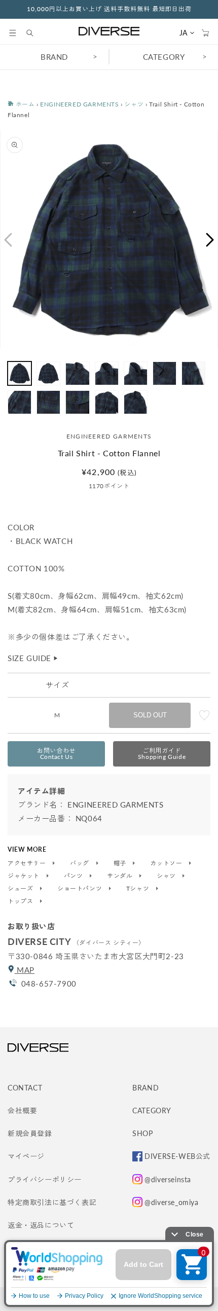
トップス (21, 901)
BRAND (54, 56)
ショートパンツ (80, 889)
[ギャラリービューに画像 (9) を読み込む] (48, 402)
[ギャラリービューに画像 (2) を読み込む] (48, 373)
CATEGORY (164, 56)
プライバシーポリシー (45, 1179)
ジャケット (25, 876)
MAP (24, 969)
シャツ (133, 104)
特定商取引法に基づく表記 (52, 1202)
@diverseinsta (167, 1179)
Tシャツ (138, 889)
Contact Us (56, 753)
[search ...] (35, 33)
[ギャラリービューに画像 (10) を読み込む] (77, 402)
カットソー (167, 863)
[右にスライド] (210, 239)
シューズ (21, 889)
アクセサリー (28, 863)
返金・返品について (41, 1225)
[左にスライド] (7, 239)
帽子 (121, 863)
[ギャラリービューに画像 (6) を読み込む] (164, 373)
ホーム (24, 104)
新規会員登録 (30, 1133)
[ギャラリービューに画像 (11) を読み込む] (107, 402)
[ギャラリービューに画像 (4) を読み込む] (107, 373)
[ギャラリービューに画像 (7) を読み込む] (193, 373)
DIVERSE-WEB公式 (177, 1156)
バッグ (80, 863)
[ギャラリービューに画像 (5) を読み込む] (136, 373)
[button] (13, 33)
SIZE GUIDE (33, 658)
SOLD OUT (150, 715)
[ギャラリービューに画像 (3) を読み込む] (77, 373)
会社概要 (22, 1110)
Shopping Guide (162, 753)
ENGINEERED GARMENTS (79, 104)
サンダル (120, 876)
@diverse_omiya (171, 1202)
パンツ (74, 876)
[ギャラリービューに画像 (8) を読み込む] (19, 402)
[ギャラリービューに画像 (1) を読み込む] (19, 373)
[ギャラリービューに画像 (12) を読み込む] (136, 402)
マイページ (26, 1156)
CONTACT (25, 1087)
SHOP (142, 1133)
